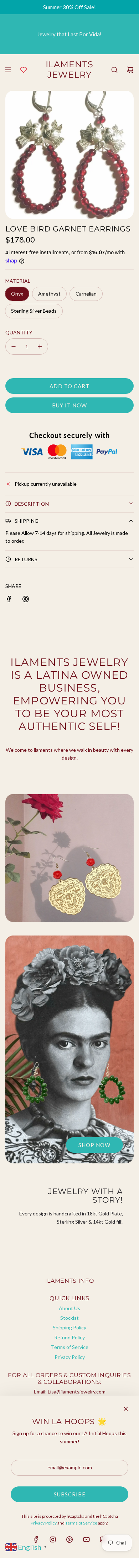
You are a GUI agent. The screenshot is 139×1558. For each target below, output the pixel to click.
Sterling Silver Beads (34, 311)
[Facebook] (36, 1539)
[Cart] (130, 70)
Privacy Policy (44, 1523)
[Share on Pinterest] (26, 598)
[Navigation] (8, 70)
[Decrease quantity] (13, 346)
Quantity (18, 332)
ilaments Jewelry (69, 69)
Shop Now (94, 1145)
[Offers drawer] (23, 70)
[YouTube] (86, 1539)
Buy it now (69, 405)
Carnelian (86, 294)
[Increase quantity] (40, 346)
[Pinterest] (69, 1539)
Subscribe (70, 1494)
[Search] (114, 70)
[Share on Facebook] (9, 598)
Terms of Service (81, 1523)
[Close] (126, 1409)
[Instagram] (53, 1539)
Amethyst (49, 294)
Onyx (17, 294)
